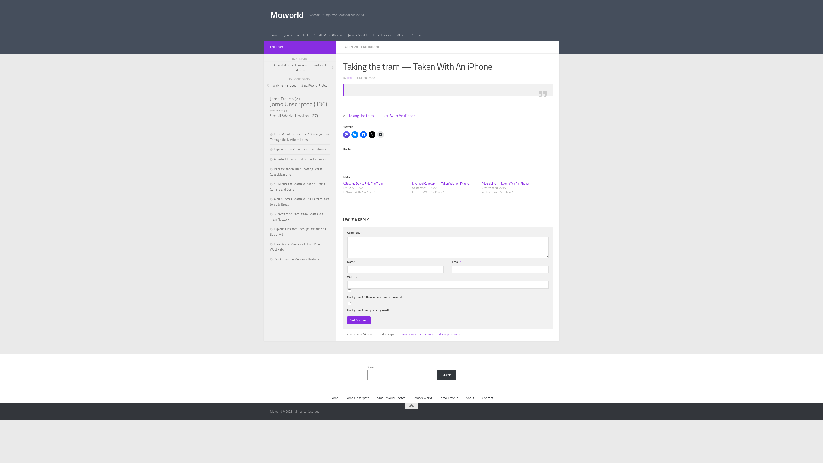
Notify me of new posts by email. (368, 310)
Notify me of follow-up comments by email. (375, 297)
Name (352, 262)
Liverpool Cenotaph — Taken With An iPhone (440, 183)
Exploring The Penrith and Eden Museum (301, 149)
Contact (417, 35)
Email (456, 262)
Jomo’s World (357, 35)
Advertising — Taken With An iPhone (505, 183)
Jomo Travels (382, 35)
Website (352, 277)
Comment (354, 233)
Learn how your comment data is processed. (430, 334)
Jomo (350, 78)
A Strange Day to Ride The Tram (363, 183)
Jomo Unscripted (296, 35)
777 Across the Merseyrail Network (297, 259)
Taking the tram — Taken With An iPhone (382, 115)
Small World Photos (328, 35)
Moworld (287, 15)
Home (274, 35)
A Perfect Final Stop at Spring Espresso (300, 159)
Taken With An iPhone (361, 47)
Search (371, 367)
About (401, 35)
